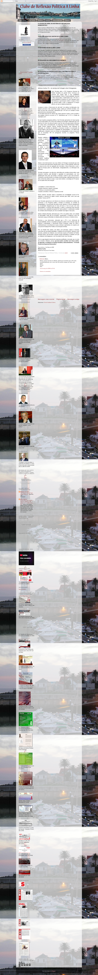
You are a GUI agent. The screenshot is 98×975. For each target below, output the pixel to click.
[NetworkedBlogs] (26, 42)
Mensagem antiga (73, 299)
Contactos (67, 20)
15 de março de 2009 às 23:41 (47, 268)
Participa (47, 20)
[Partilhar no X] (74, 253)
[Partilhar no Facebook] (76, 253)
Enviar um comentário (45, 271)
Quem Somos (31, 20)
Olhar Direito (23, 499)
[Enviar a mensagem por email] (71, 253)
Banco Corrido (22, 589)
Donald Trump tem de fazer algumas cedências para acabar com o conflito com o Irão (26, 502)
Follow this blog (26, 44)
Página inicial (22, 20)
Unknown (42, 258)
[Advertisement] (58, 286)
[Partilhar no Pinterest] (77, 253)
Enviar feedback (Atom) (49, 302)
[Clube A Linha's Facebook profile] (26, 73)
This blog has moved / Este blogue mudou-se (26, 493)
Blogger (53, 971)
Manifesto (40, 20)
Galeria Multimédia (57, 20)
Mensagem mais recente (46, 299)
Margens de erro (24, 491)
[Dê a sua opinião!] (73, 253)
